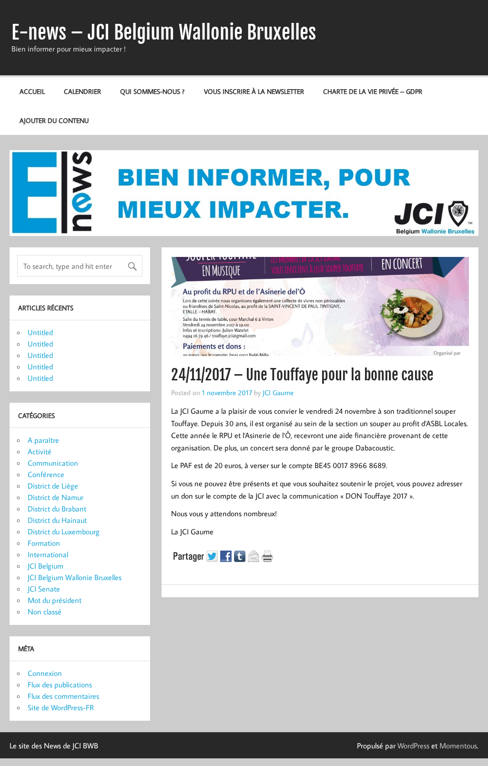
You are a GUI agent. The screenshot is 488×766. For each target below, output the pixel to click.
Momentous (458, 745)
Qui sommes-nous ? (152, 91)
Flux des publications (60, 684)
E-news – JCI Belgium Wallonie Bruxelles (163, 32)
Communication (53, 463)
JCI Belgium (45, 566)
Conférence (46, 474)
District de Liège (53, 485)
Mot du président (54, 600)
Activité (39, 451)
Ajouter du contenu (54, 120)
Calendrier (82, 91)
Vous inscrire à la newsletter (254, 91)
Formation (44, 543)
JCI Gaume (278, 392)
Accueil (32, 91)
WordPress (413, 745)
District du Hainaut (57, 520)
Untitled (40, 332)
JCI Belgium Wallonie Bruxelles (75, 577)
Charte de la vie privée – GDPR (372, 91)
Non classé (44, 611)
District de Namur (55, 497)
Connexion (45, 673)
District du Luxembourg (64, 531)
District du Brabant (57, 508)
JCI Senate (44, 588)
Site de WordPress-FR (61, 707)
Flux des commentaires (63, 696)
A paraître (43, 440)
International (48, 554)
